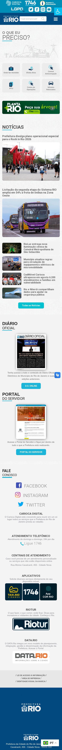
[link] (58, 11)
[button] (43, 18)
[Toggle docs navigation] (55, 19)
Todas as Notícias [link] (31, 305)
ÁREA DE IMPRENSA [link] (31, 678)
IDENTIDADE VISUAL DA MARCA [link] (31, 681)
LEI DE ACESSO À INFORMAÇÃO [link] (31, 675)
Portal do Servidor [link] (31, 452)
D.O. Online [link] (31, 386)
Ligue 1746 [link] (33, 543)
